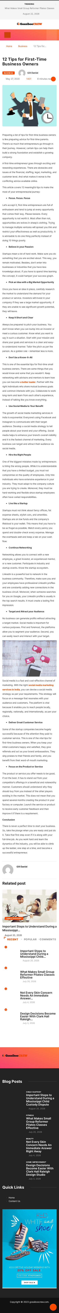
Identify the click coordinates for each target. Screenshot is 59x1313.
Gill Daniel (32, 72)
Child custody (14, 918)
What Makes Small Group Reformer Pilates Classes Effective (37, 974)
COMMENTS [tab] (48, 939)
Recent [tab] (12, 939)
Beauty (24, 990)
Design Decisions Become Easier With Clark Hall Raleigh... (38, 1016)
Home (9, 46)
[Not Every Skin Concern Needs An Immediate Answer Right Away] (12, 1145)
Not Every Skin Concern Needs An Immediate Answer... (36, 995)
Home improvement (30, 1010)
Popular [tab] (30, 939)
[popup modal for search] (51, 34)
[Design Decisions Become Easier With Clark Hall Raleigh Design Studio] (12, 1168)
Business (22, 46)
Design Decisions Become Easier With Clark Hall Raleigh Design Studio (39, 1170)
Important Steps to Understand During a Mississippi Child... (34, 953)
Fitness (24, 969)
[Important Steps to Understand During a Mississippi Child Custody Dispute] (12, 1098)
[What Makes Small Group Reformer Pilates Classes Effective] (12, 1121)
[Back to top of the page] (53, 1307)
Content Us (14, 1201)
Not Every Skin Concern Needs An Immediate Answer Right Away (39, 1146)
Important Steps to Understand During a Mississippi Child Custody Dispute (40, 1099)
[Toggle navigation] (7, 34)
